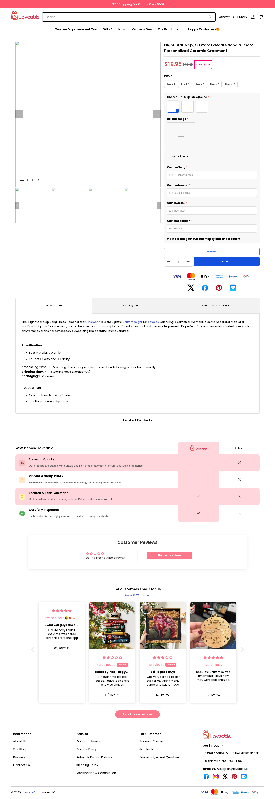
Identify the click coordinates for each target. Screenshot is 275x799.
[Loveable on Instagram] (215, 778)
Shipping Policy (131, 305)
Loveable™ (29, 792)
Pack (168, 75)
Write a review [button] (169, 555)
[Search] (210, 17)
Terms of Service (88, 741)
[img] (62, 610)
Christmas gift (132, 322)
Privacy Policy (86, 749)
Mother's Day (142, 29)
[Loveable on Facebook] (206, 778)
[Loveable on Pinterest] (234, 778)
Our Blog (19, 749)
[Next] (157, 114)
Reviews (224, 17)
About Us (19, 741)
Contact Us (21, 765)
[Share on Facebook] (205, 289)
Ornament (92, 322)
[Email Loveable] (244, 778)
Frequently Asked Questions (159, 757)
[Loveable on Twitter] (225, 778)
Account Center (151, 741)
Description (54, 305)
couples (153, 322)
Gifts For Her (112, 29)
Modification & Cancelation (96, 773)
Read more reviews (138, 714)
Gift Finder (147, 749)
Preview (212, 251)
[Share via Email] (233, 289)
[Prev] (19, 114)
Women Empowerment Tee (76, 29)
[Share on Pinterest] (219, 289)
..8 (37, 180)
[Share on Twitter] (191, 289)
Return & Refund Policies (94, 757)
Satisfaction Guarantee (215, 305)
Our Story (240, 17)
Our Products (168, 29)
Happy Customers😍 (204, 29)
